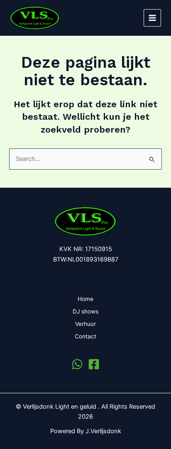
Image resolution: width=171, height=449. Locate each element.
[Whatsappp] (77, 364)
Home (85, 299)
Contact (85, 336)
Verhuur (85, 324)
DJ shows (85, 311)
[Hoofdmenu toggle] (152, 18)
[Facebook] (94, 364)
